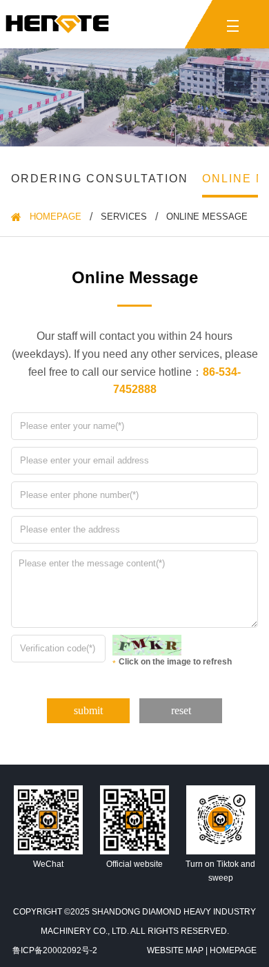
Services (124, 217)
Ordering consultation (99, 178)
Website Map (175, 950)
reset (181, 710)
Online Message (207, 217)
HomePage (55, 217)
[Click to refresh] (143, 645)
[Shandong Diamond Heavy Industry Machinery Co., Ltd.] (57, 24)
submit (88, 710)
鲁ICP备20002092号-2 (54, 950)
